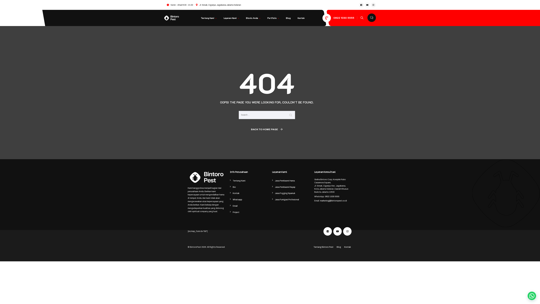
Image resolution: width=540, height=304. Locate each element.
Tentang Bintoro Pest (323, 247)
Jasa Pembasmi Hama (285, 181)
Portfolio (272, 17)
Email (235, 206)
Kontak (301, 17)
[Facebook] (361, 5)
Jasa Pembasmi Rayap (285, 187)
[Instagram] (373, 5)
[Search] (360, 17)
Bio (234, 187)
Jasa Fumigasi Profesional (287, 200)
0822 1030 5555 (343, 17)
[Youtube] (367, 5)
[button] (532, 296)
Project (236, 212)
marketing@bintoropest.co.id (333, 201)
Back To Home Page (264, 129)
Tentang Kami (207, 17)
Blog (288, 17)
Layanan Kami (230, 17)
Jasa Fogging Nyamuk (285, 193)
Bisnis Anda (252, 17)
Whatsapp (237, 200)
